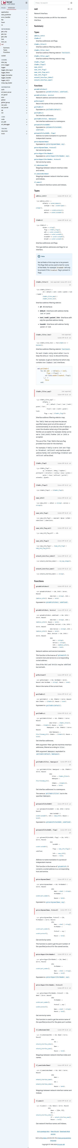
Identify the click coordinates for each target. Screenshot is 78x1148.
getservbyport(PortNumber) (43, 153)
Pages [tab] (3, 8)
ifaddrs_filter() (40, 44)
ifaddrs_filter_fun (49, 298)
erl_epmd (4, 94)
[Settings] (71, 3)
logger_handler (6, 78)
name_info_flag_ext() (41, 72)
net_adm (4, 105)
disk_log (4, 62)
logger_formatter (6, 75)
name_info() (38, 67)
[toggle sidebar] (26, 2)
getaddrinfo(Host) (40, 89)
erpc (2, 97)
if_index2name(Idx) (41, 165)
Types (5, 50)
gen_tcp (3, 34)
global (3, 100)
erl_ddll (3, 122)
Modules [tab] (11, 8)
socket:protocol (57, 210)
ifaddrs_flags (54, 230)
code (2, 119)
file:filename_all (41, 734)
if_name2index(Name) (41, 173)
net (2, 44)
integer (38, 208)
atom (60, 891)
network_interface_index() (43, 77)
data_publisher (6, 14)
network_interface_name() (43, 80)
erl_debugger (5, 124)
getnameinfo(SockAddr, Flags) (45, 133)
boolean (38, 345)
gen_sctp (4, 31)
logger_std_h (5, 80)
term (56, 598)
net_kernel (4, 107)
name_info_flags (64, 849)
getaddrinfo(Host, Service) (44, 95)
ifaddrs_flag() (39, 62)
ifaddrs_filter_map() (41, 56)
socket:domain (55, 203)
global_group (5, 102)
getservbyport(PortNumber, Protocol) (47, 159)
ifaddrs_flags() (40, 64)
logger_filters (5, 72)
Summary (6, 48)
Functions (6, 52)
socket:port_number (42, 896)
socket (3, 56)
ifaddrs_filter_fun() (41, 50)
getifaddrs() (38, 107)
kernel (9, 2)
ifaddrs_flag (59, 413)
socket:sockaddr (56, 212)
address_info (41, 598)
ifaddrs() (37, 38)
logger (3, 67)
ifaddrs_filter (64, 723)
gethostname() (39, 101)
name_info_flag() (40, 69)
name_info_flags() (40, 75)
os (2, 25)
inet (2, 39)
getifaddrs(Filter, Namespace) (45, 119)
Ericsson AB (61, 1144)
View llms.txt (55, 1131)
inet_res (3, 42)
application (5, 12)
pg (2, 110)
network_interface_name (43, 1048)
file (2, 20)
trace (3, 133)
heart (3, 22)
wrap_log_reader (6, 83)
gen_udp (4, 36)
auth (2, 89)
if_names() (38, 182)
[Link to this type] (32, 196)
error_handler (5, 17)
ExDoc (45, 1138)
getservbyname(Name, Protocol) (45, 147)
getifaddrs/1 (38, 113)
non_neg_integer (64, 561)
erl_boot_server (6, 92)
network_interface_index (43, 1044)
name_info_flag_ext (42, 548)
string (51, 227)
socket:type (59, 205)
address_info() (39, 36)
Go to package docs (43, 1131)
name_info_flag (59, 546)
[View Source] (70, 196)
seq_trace (4, 131)
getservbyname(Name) (41, 141)
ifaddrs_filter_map (49, 296)
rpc (2, 113)
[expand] (27, 12)
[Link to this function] (32, 586)
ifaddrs (61, 343)
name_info (57, 816)
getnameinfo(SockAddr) (42, 124)
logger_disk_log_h (7, 70)
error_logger (5, 65)
